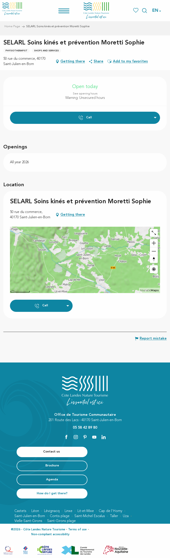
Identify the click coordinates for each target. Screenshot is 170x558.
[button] (144, 10)
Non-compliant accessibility (50, 534)
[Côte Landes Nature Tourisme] (96, 10)
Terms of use (77, 529)
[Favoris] (136, 10)
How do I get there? (52, 493)
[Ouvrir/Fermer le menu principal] (69, 10)
